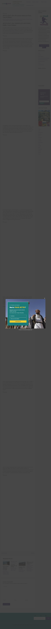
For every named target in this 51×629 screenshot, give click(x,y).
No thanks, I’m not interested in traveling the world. (25, 329)
